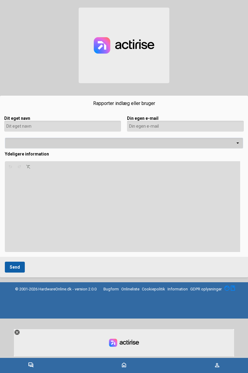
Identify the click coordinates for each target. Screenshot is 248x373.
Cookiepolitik (153, 289)
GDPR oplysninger (206, 289)
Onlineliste (130, 289)
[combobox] (124, 143)
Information (178, 289)
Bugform (111, 289)
